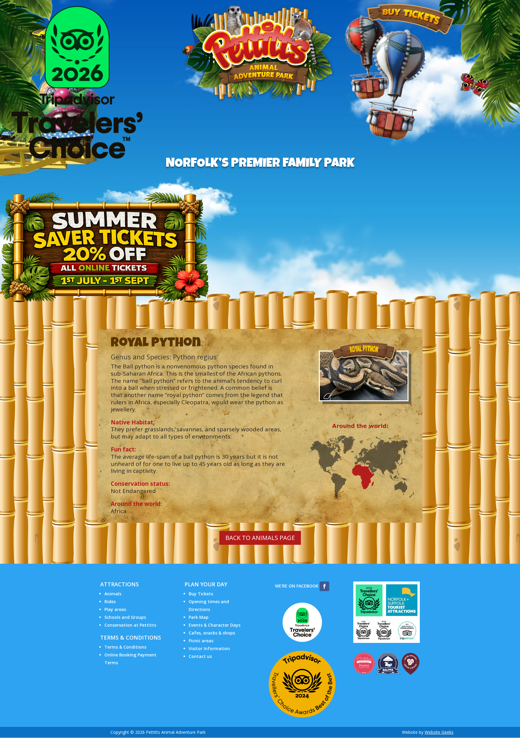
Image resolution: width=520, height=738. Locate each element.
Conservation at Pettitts (130, 625)
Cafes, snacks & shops (212, 633)
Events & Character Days (214, 625)
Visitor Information (209, 648)
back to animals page (260, 538)
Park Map (199, 617)
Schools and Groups (125, 617)
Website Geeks (439, 732)
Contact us (200, 656)
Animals (112, 594)
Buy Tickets (201, 594)
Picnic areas (201, 640)
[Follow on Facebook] (324, 586)
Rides (110, 601)
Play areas (115, 609)
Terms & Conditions (125, 647)
